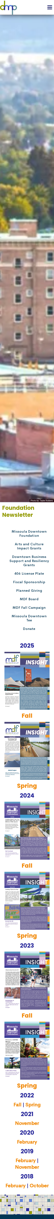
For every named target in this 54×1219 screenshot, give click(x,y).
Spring (27, 786)
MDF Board (29, 599)
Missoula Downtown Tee (29, 618)
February (27, 1142)
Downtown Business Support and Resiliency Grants (29, 561)
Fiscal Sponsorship (29, 582)
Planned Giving (29, 591)
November (27, 1123)
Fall (27, 716)
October (39, 1185)
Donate (29, 629)
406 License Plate (29, 574)
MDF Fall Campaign (29, 608)
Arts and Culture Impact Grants (29, 546)
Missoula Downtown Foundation (29, 533)
